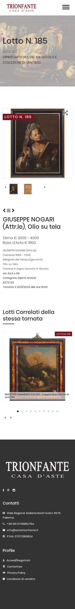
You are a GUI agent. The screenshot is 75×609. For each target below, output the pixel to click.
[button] (18, 411)
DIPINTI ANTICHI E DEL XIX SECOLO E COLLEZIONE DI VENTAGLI (30, 60)
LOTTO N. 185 (18, 116)
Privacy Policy (16, 573)
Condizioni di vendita (21, 579)
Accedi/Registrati (18, 560)
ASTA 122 (10, 51)
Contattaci (14, 566)
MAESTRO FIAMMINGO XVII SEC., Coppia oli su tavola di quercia (37, 396)
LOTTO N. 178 (63, 334)
